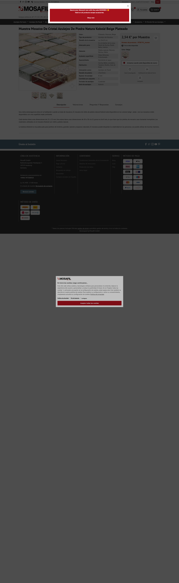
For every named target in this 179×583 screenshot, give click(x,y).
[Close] (128, 6)
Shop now (90, 18)
